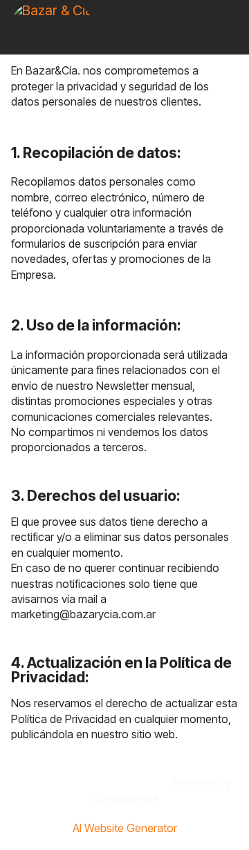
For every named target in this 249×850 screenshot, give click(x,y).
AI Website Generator (125, 827)
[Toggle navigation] (229, 3)
